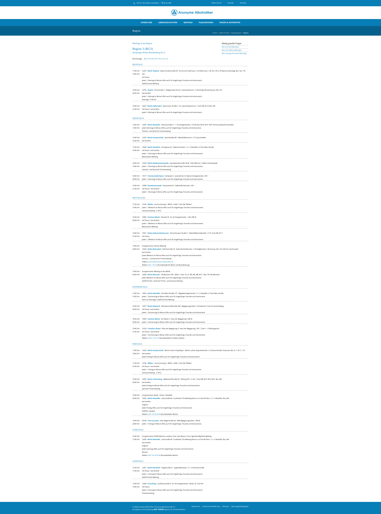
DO (156, 59)
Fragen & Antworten (229, 22)
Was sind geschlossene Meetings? (234, 53)
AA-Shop (243, 3)
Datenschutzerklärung (211, 506)
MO (145, 59)
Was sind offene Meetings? (232, 50)
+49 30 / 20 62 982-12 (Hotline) (147, 3)
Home (214, 33)
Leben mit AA (224, 33)
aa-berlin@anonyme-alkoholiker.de (160, 262)
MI (152, 59)
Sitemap (225, 506)
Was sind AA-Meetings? (230, 47)
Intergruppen (236, 33)
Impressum (195, 506)
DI (149, 59)
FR (160, 59)
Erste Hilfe (166, 3)
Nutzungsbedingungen (240, 506)
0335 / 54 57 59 (153, 338)
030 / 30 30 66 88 (154, 455)
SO (167, 59)
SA (163, 59)
